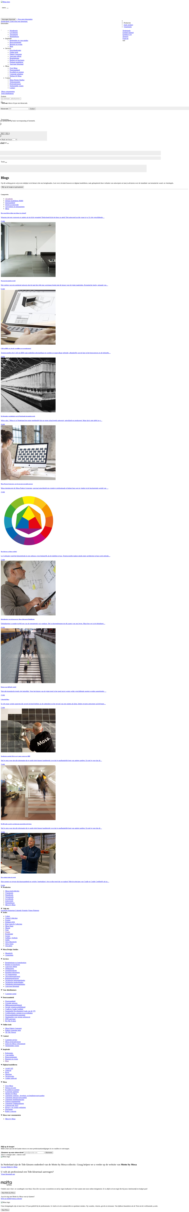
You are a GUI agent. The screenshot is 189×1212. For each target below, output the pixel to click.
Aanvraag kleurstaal (16, 64)
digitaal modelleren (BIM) (14, 201)
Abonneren (49, 1152)
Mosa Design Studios (17, 80)
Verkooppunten (15, 82)
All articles (9, 199)
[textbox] (11, 98)
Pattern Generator (16, 54)
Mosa (7, 209)
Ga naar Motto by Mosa (9, 1167)
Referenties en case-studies (19, 40)
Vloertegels (128, 27)
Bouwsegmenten (15, 42)
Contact (12, 88)
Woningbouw (14, 36)
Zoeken (32, 109)
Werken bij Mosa (15, 76)
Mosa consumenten (8, 91)
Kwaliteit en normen (17, 72)
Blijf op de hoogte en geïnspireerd (12, 187)
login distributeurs (7, 93)
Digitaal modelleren (16, 62)
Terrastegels (14, 34)
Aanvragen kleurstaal (8, 19)
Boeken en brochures (17, 60)
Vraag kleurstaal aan (8, 1174)
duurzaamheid (10, 203)
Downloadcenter (15, 50)
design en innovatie (12, 205)
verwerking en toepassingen (14, 207)
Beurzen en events (16, 44)
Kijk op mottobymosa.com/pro (11, 1199)
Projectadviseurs (15, 84)
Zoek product (128, 25)
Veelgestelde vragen (16, 86)
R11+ (7, 133)
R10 (2, 133)
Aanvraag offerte (15, 56)
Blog (11, 46)
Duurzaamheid (15, 70)
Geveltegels (14, 33)
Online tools (14, 52)
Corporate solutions (16, 74)
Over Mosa (13, 68)
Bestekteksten (14, 58)
